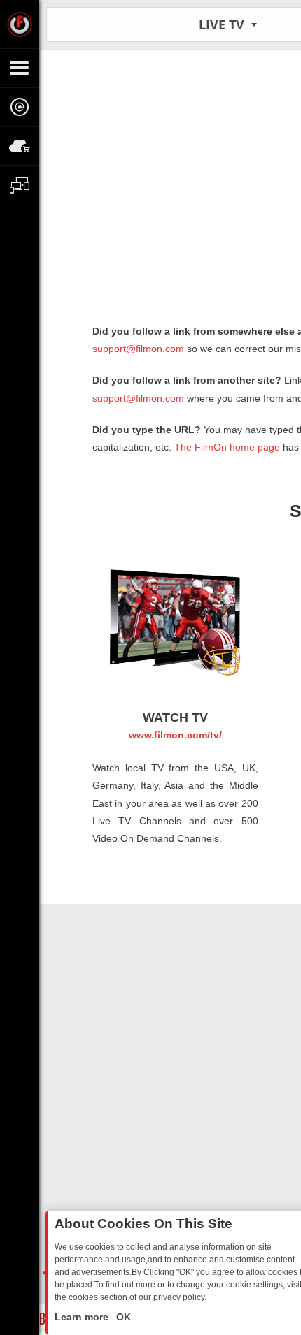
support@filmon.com (138, 348)
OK (122, 1316)
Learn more (83, 1316)
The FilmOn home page (227, 447)
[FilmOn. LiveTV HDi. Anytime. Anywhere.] (19, 24)
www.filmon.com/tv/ (175, 735)
